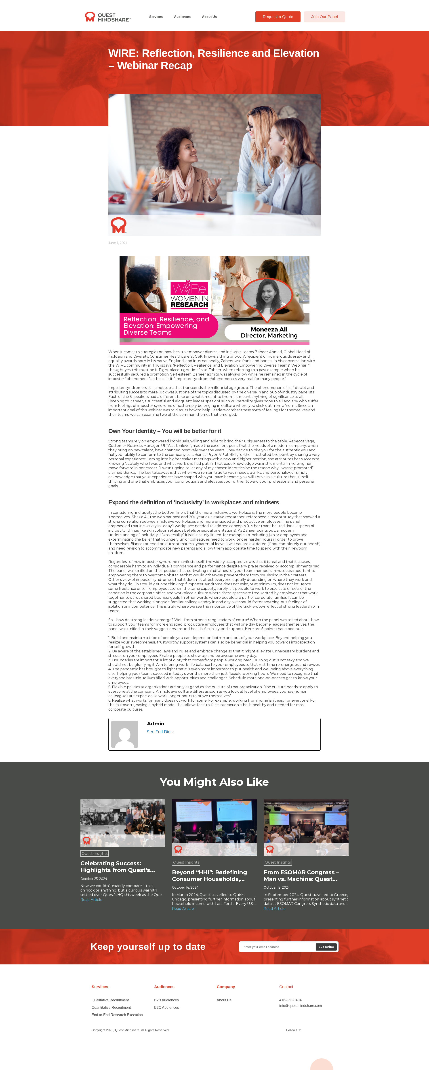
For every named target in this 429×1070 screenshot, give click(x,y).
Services (156, 17)
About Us (209, 17)
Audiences (182, 17)
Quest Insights (94, 853)
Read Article (91, 900)
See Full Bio (158, 731)
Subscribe (326, 947)
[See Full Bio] (173, 732)
